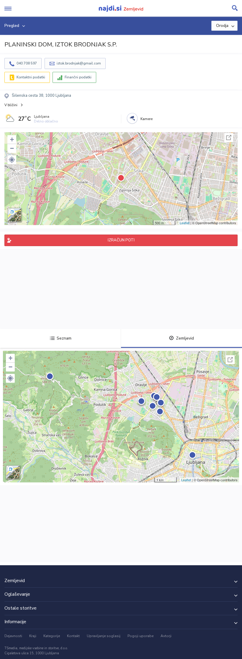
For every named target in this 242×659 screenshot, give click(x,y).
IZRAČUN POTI (121, 240)
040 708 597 (27, 63)
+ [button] (12, 139)
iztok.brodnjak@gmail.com (79, 63)
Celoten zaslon (228, 137)
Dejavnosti (13, 636)
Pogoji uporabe (140, 636)
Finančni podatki (78, 77)
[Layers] (14, 215)
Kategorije (51, 636)
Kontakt (73, 636)
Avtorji (166, 636)
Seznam (64, 338)
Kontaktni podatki (31, 77)
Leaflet (184, 222)
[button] (11, 159)
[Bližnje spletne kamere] (132, 118)
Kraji (32, 636)
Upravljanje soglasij (103, 636)
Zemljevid (185, 338)
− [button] (12, 148)
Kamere (146, 119)
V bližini (10, 105)
